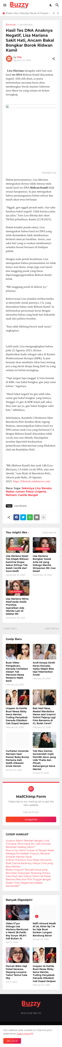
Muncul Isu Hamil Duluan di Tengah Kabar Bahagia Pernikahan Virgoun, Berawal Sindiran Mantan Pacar (30, 853)
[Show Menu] (4, 5)
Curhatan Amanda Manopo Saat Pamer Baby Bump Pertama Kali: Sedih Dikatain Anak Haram (17, 758)
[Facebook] (16, 517)
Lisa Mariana (25, 24)
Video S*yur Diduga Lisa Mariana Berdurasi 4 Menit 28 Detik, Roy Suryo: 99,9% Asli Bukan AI (17, 931)
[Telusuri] (57, 5)
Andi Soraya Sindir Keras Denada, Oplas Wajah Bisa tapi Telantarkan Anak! (44, 668)
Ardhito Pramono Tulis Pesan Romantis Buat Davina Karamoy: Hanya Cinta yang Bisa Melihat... (29, 863)
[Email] (37, 517)
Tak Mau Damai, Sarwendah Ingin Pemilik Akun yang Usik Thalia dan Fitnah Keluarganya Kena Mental (44, 759)
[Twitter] (23, 517)
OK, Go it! (12, 1040)
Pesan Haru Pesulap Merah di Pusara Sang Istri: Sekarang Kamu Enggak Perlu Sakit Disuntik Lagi (28, 13)
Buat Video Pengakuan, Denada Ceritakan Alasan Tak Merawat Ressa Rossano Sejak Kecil (17, 671)
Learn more (23, 1033)
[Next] (58, 13)
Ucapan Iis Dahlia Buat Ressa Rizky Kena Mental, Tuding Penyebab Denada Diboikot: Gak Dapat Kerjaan (17, 716)
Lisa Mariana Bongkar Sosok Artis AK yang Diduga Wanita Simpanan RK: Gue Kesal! (44, 564)
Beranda (11, 24)
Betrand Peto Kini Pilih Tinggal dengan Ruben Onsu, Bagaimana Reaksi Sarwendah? (28, 882)
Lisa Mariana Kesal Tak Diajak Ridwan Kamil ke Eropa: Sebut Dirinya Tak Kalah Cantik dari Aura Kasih (17, 564)
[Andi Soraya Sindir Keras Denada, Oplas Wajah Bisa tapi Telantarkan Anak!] (44, 652)
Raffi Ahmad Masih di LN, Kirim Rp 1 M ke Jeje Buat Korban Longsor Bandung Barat (44, 929)
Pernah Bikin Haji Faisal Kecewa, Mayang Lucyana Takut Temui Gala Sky (16, 972)
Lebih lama (51, 628)
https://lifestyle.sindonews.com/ (31, 481)
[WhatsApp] (30, 517)
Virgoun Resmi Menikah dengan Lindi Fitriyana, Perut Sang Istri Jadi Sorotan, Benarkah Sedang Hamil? (28, 844)
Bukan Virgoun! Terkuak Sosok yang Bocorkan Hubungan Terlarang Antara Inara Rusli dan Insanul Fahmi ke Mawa (28, 873)
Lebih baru (10, 628)
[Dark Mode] (50, 5)
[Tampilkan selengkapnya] (43, 517)
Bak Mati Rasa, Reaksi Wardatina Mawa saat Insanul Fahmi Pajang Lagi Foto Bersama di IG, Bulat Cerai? (44, 716)
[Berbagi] (53, 58)
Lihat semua (49, 532)
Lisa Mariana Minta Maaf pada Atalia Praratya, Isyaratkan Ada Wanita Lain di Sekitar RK (17, 606)
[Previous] (53, 13)
